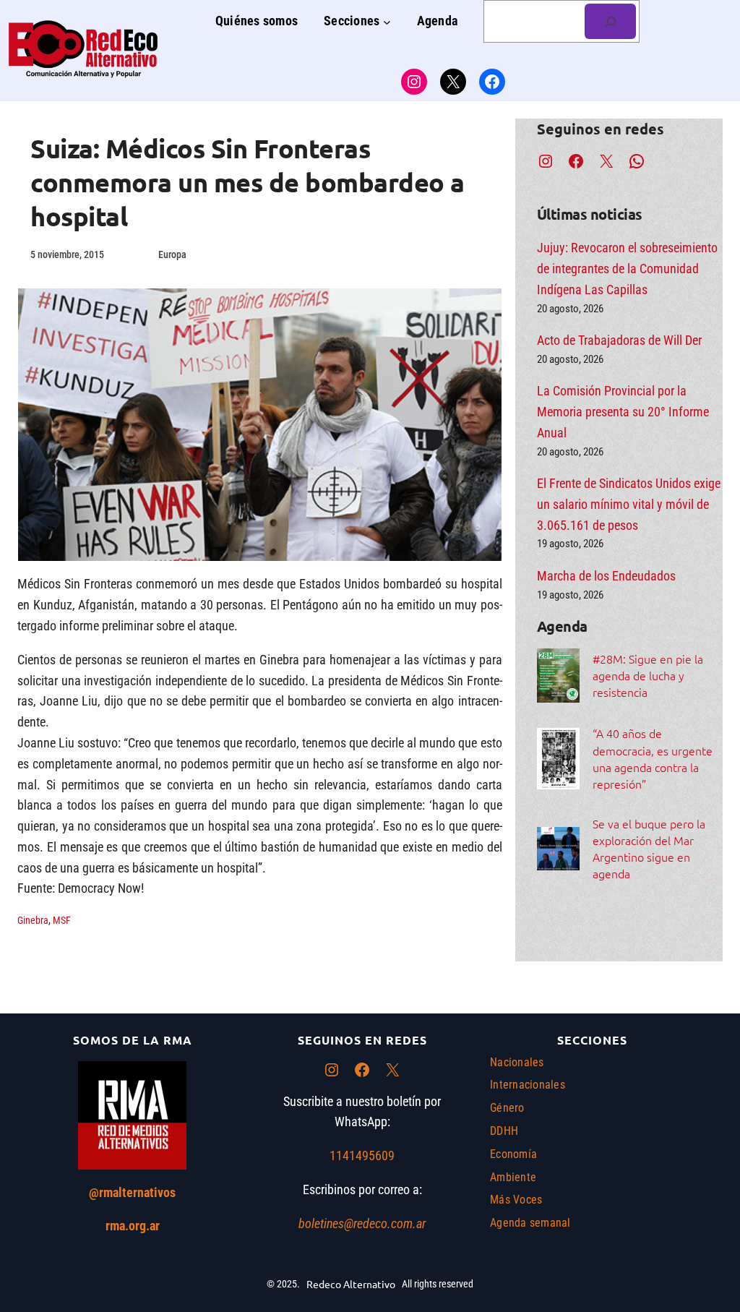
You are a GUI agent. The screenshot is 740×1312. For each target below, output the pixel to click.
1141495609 (362, 1155)
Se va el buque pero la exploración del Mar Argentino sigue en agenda (649, 848)
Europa (172, 254)
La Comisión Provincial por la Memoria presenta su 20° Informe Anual (623, 411)
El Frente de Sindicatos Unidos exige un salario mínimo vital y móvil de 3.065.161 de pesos (628, 504)
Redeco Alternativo (350, 1283)
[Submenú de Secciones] (387, 21)
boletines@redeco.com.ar (362, 1223)
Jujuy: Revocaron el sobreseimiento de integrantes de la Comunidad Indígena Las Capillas (627, 268)
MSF (62, 920)
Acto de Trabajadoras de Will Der (619, 340)
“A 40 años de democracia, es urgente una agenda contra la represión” (653, 758)
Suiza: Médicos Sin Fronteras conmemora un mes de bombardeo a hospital (247, 182)
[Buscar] (610, 21)
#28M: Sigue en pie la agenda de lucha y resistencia (648, 675)
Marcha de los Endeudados (606, 575)
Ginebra (32, 920)
